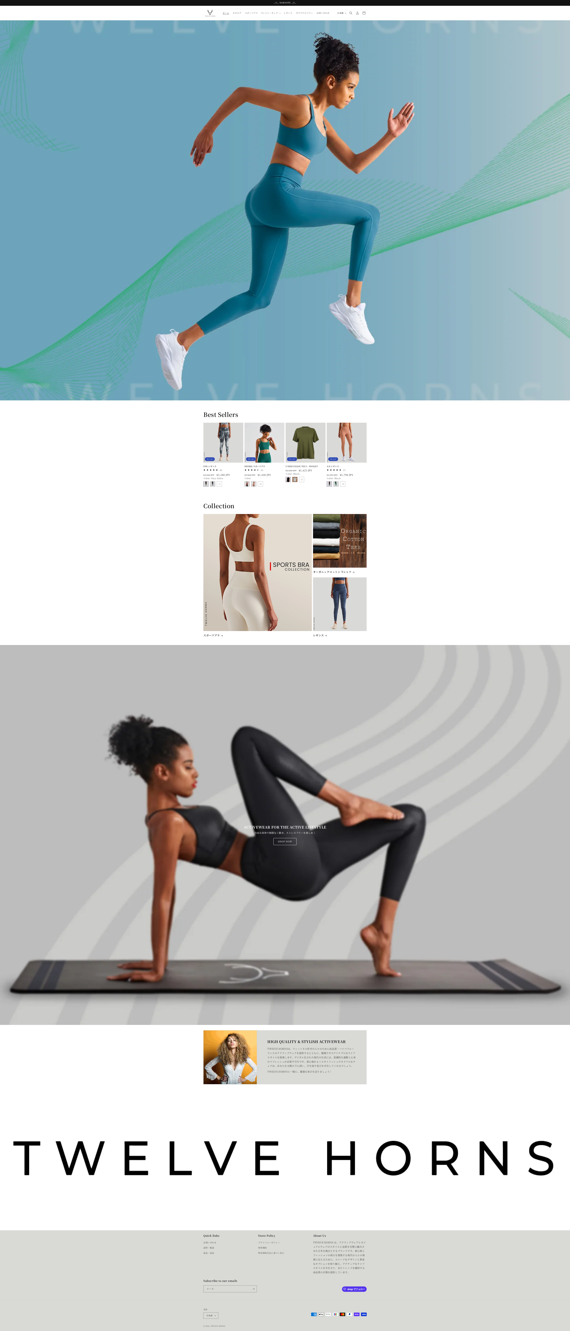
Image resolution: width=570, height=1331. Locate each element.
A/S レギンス (333, 466)
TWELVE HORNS (218, 1326)
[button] (270, 13)
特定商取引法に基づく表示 (271, 1252)
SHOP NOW (285, 841)
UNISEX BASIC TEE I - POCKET (302, 466)
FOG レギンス (209, 466)
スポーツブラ (211, 635)
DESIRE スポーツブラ (254, 466)
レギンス (318, 635)
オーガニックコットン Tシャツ (332, 572)
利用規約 (262, 1247)
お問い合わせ (209, 1242)
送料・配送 (208, 1247)
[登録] (253, 1288)
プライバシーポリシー (269, 1242)
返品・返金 (208, 1252)
